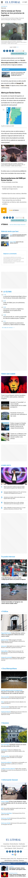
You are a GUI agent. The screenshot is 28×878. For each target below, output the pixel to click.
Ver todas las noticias (7, 327)
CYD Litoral (3, 846)
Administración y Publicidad (11, 860)
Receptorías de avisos (22, 858)
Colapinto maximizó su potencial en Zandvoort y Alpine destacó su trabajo (14, 323)
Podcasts (9, 846)
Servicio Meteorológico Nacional (17, 224)
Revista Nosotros (14, 844)
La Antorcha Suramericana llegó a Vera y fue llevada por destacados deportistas (15, 296)
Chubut (7, 85)
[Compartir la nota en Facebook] (4, 51)
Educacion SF (20, 848)
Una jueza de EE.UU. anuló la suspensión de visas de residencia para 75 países (15, 316)
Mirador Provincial (16, 846)
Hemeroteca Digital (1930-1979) (8, 858)
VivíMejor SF (24, 846)
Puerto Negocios (9, 848)
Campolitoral (6, 844)
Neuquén (18, 83)
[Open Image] (3, 25)
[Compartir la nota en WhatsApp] (10, 51)
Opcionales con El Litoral (15, 862)
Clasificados (22, 844)
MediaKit (24, 862)
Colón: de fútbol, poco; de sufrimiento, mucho (14, 302)
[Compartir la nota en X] (7, 51)
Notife (14, 848)
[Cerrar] (25, 53)
